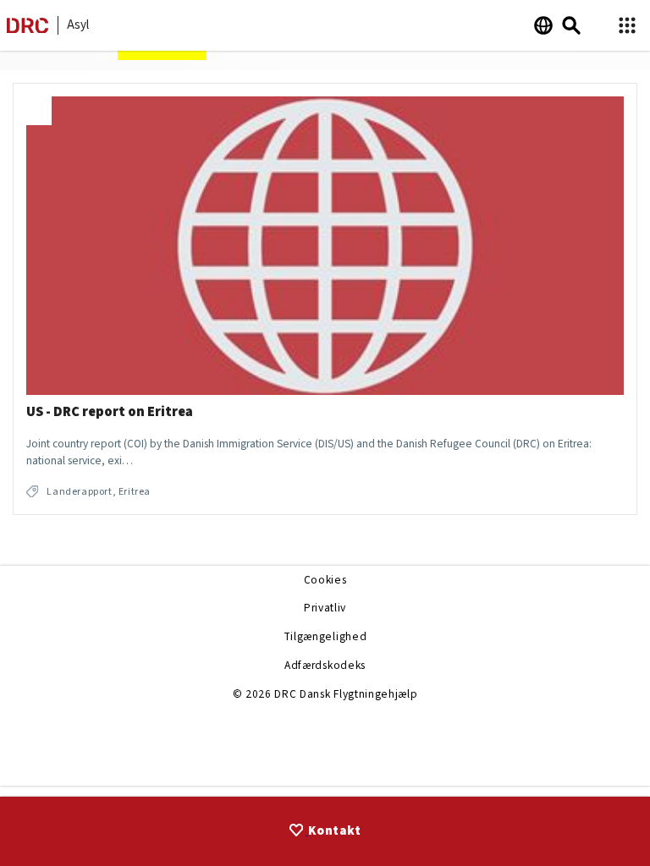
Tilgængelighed (325, 636)
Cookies (325, 580)
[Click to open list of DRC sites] (627, 26)
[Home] (27, 29)
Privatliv (325, 608)
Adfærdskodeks (325, 665)
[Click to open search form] (571, 25)
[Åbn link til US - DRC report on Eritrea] (325, 299)
